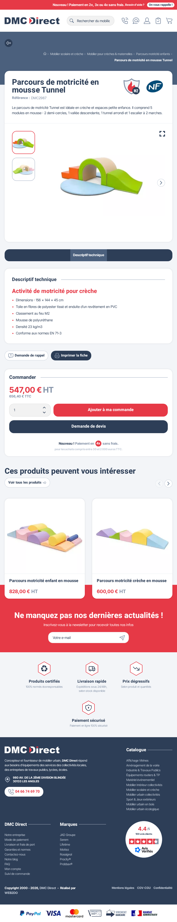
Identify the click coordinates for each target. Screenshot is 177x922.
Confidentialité (162, 888)
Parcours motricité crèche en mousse (132, 581)
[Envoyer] (123, 637)
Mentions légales (123, 888)
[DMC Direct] (32, 20)
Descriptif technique (88, 255)
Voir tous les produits (24, 482)
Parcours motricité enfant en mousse (43, 581)
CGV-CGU (144, 888)
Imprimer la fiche (74, 355)
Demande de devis (88, 426)
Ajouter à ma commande (111, 410)
